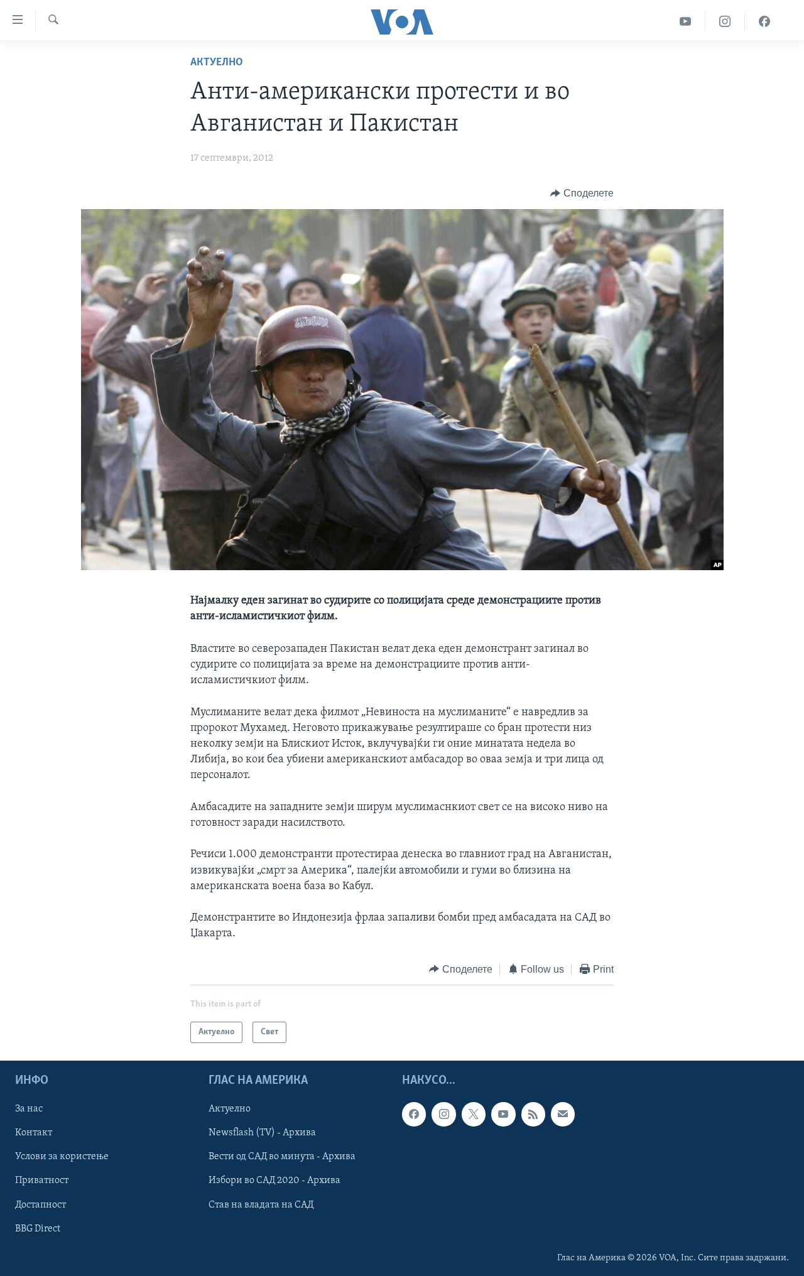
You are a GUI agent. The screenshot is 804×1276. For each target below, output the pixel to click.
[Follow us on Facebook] (414, 1114)
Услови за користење (62, 1157)
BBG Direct (37, 1229)
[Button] (582, 193)
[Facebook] (764, 21)
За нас (29, 1109)
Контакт (33, 1133)
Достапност (40, 1205)
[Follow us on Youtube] (503, 1114)
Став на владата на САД (261, 1205)
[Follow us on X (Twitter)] (474, 1114)
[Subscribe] (563, 1114)
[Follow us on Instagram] (443, 1114)
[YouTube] (685, 21)
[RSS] (533, 1114)
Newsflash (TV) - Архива (262, 1133)
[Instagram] (725, 21)
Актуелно (216, 62)
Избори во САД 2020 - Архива (274, 1181)
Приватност (41, 1181)
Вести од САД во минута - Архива (282, 1157)
